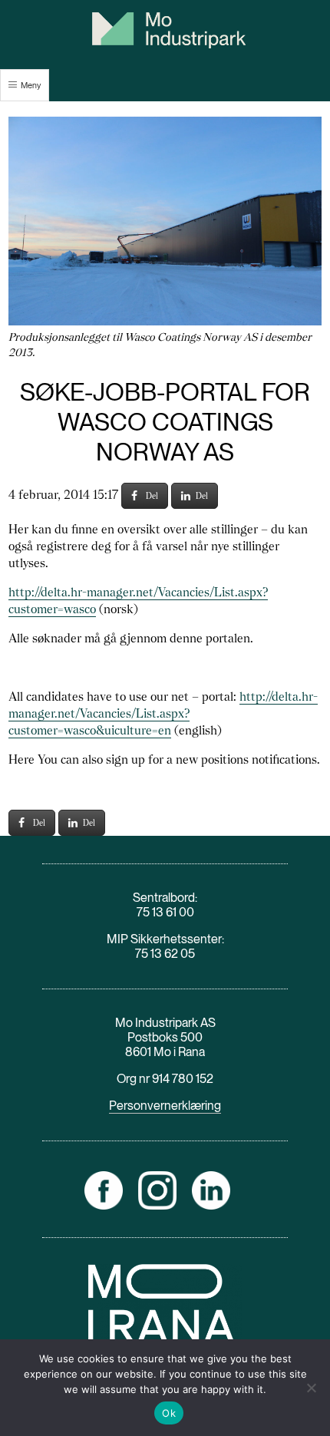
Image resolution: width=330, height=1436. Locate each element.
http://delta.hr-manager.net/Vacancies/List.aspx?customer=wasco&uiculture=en (163, 713)
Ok (169, 1413)
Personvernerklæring (165, 1105)
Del (152, 495)
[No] (310, 1387)
